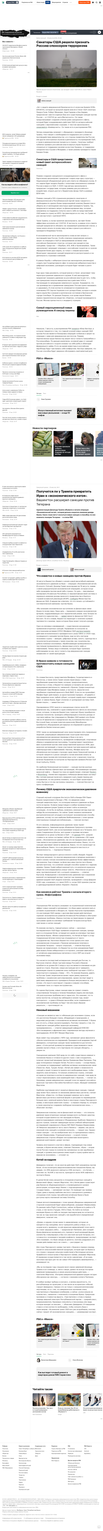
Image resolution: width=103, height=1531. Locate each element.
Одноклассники (39, 1451)
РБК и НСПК (5, 510)
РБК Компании (6, 581)
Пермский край (23, 1470)
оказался (75, 328)
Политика (5, 60)
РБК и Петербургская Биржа (10, 385)
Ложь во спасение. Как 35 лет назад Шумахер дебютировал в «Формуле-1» (68, 1410)
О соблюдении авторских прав (33, 1518)
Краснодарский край (25, 1465)
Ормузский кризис (42, 487)
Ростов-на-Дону (23, 1472)
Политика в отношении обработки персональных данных (20, 1520)
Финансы (5, 221)
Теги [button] (44, 393)
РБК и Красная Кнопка (8, 1335)
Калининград (22, 1463)
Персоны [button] (51, 1354)
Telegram (38, 1453)
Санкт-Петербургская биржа (32, 1510)
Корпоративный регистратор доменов (74, 1466)
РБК (37, 316)
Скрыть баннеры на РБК (58, 1448)
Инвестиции (5, 51)
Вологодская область (25, 1460)
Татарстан (22, 1475)
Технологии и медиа (8, 376)
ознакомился (41, 127)
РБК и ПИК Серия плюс (9, 678)
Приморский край (24, 1489)
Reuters (93, 771)
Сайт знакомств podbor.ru (75, 1476)
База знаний (5, 1465)
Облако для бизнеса (74, 1463)
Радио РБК (10, 2)
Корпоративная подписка (59, 1453)
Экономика (5, 403)
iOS (85, 1448)
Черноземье (22, 1480)
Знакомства (71, 1474)
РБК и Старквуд (6, 714)
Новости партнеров (44, 428)
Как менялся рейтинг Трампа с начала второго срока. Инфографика (63, 893)
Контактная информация (75, 1451)
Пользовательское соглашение (55, 1518)
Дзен (36, 1456)
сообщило (74, 598)
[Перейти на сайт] (15, 34)
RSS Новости (55, 1460)
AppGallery (87, 1453)
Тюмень (21, 1477)
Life (84, 1412)
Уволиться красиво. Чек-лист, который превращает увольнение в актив (43, 1410)
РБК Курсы (71, 1481)
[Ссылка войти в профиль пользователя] (100, 2)
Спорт (4, 556)
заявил (64, 615)
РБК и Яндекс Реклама (8, 981)
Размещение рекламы (74, 1456)
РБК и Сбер (5, 330)
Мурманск (22, 1487)
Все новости (7, 41)
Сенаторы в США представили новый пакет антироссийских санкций (54, 162)
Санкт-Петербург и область (27, 1448)
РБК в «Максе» (44, 358)
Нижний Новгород (24, 1468)
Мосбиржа (20, 1510)
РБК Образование (7, 1468)
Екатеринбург (23, 1451)
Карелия (21, 1484)
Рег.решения (71, 1472)
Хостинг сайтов (72, 1469)
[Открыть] (15, 2)
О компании (71, 1448)
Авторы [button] (38, 393)
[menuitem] (27, 2)
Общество (5, 69)
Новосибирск (23, 1453)
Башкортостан (23, 1458)
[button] (93, 2)
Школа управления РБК (74, 1484)
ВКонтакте (38, 1448)
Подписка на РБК (56, 1451)
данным (77, 834)
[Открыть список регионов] (93, 2)
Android (86, 1451)
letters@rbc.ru (13, 1505)
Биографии (5, 1463)
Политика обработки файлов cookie (52, 1520)
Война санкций (41, 38)
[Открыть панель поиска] (96, 2)
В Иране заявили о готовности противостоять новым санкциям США (55, 664)
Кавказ (21, 1482)
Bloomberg (42, 774)
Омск (20, 1456)
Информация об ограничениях (12, 1518)
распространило (83, 631)
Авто (3, 832)
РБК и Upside (6, 1226)
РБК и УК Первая (7, 660)
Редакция (70, 1453)
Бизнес (4, 357)
